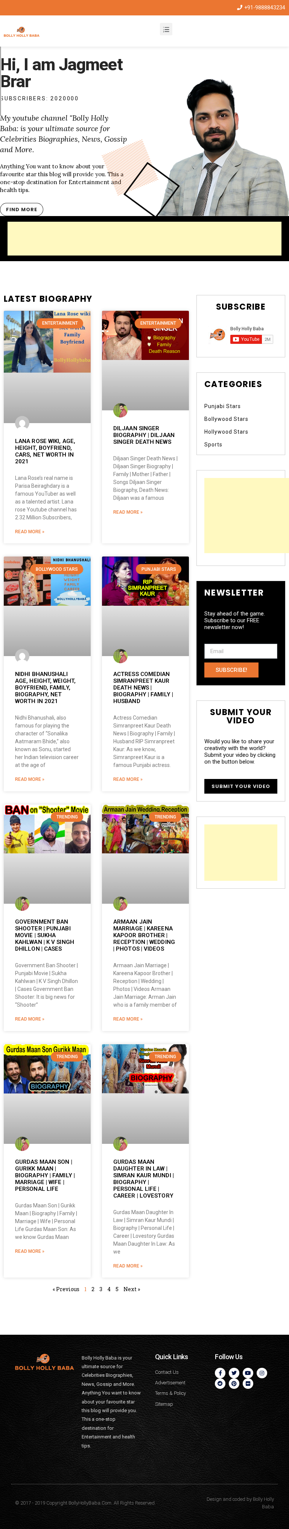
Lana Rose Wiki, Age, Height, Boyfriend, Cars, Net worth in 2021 (45, 451)
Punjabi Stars (222, 406)
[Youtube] (248, 1373)
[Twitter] (234, 1373)
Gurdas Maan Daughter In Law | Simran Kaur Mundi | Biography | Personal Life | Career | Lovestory (143, 1178)
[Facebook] (220, 1373)
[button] (21, 209)
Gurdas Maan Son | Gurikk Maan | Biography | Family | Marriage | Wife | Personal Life (45, 1175)
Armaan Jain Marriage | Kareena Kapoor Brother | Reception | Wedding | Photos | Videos (144, 935)
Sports (213, 445)
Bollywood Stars (226, 419)
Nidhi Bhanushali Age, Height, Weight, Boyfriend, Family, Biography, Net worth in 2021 (45, 688)
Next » (131, 1289)
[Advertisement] (144, 239)
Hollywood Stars (226, 432)
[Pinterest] (234, 1383)
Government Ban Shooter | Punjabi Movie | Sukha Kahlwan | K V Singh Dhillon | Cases (44, 935)
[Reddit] (220, 1383)
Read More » (29, 531)
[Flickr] (248, 1383)
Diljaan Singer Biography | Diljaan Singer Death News (144, 435)
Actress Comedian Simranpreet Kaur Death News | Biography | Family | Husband (143, 688)
